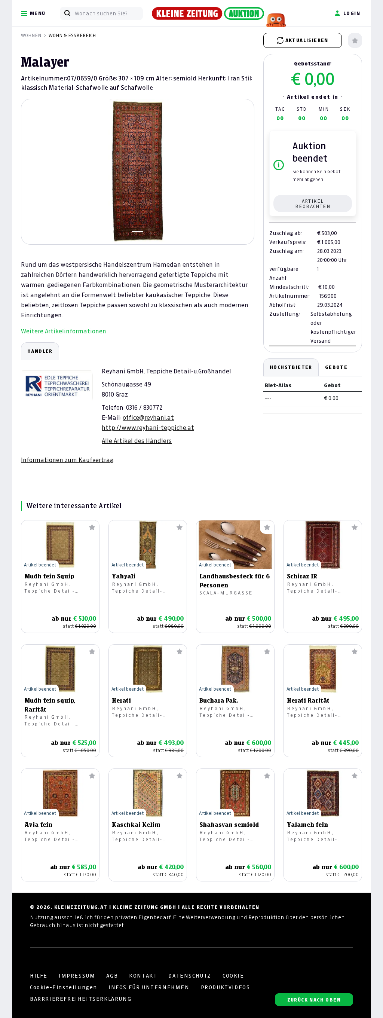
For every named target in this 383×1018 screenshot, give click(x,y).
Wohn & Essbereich (72, 35)
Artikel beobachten (312, 204)
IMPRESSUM (77, 975)
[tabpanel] (137, 403)
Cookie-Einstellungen (63, 987)
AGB (112, 975)
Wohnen (31, 35)
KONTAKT (143, 975)
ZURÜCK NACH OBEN (314, 999)
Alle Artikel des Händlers (137, 441)
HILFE (39, 975)
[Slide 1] (137, 231)
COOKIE (233, 975)
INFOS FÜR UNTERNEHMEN (149, 987)
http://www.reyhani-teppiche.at (148, 428)
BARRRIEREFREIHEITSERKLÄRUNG (80, 999)
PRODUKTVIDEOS (225, 987)
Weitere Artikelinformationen (63, 331)
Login (351, 13)
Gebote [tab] (336, 367)
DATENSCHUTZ (189, 975)
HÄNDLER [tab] (40, 351)
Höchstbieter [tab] (291, 367)
